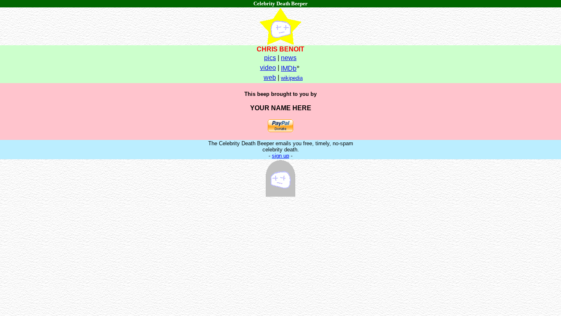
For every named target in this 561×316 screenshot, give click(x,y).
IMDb (289, 68)
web (270, 77)
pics (270, 57)
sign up (280, 156)
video (268, 67)
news (289, 57)
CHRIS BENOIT (280, 49)
